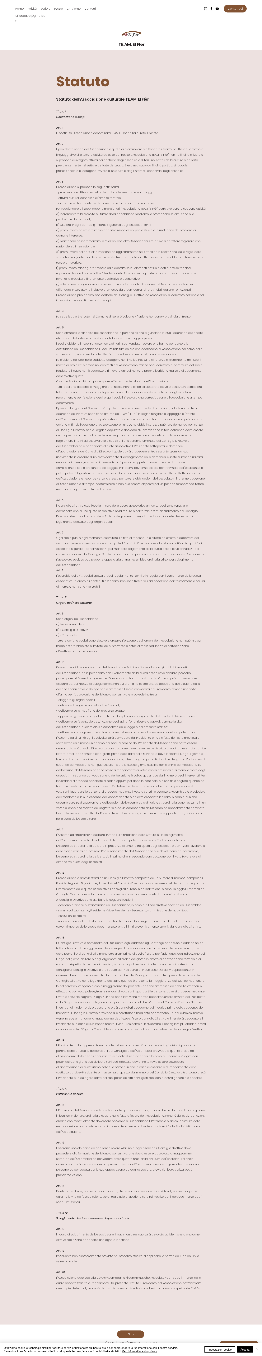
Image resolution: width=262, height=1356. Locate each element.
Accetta (245, 1349)
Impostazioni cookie (220, 1349)
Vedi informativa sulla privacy (139, 1351)
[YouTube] (217, 9)
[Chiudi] (257, 1349)
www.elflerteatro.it (130, 1342)
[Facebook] (211, 9)
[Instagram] (206, 9)
